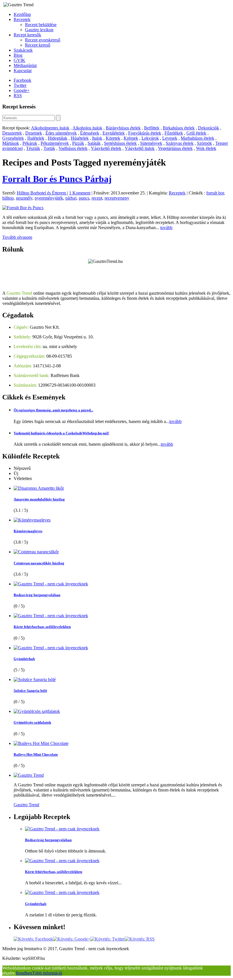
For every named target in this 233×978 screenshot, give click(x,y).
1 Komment (79, 192)
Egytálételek (114, 133)
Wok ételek (206, 148)
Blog (18, 55)
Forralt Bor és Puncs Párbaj (57, 179)
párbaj (70, 198)
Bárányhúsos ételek (123, 127)
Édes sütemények (61, 133)
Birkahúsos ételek (179, 127)
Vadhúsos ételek (73, 148)
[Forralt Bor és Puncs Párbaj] (22, 207)
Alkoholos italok (87, 127)
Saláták (94, 143)
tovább (166, 227)
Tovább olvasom (17, 237)
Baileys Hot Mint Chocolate (36, 754)
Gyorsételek (13, 138)
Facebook (22, 80)
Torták (49, 148)
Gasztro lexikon (39, 29)
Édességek (89, 133)
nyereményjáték (49, 198)
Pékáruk (29, 143)
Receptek (22, 19)
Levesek (169, 138)
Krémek (131, 138)
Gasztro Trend (26, 804)
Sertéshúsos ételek (120, 143)
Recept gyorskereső (42, 39)
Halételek (35, 138)
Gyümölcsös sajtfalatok (32, 722)
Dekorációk (208, 127)
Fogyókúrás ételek (144, 133)
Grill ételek (196, 133)
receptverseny (117, 198)
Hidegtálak (57, 138)
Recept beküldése (41, 24)
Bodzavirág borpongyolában (37, 595)
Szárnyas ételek (180, 143)
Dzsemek (33, 133)
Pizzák (78, 143)
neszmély (24, 198)
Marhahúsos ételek (197, 138)
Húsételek (80, 138)
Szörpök (204, 143)
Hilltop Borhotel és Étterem (42, 192)
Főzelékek (174, 133)
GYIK (19, 60)
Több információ (47, 973)
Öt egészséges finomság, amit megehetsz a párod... (53, 410)
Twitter (20, 85)
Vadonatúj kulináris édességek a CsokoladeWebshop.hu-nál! (61, 433)
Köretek (113, 138)
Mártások (10, 143)
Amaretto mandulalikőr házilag (39, 499)
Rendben (24, 973)
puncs (84, 198)
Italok (97, 138)
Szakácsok (23, 50)
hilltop (8, 198)
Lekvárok (150, 138)
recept (96, 198)
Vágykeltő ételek (106, 148)
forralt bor (215, 192)
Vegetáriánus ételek (175, 148)
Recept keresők (27, 34)
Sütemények (151, 143)
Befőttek (151, 127)
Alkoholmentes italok (50, 127)
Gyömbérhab (24, 659)
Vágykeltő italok (140, 148)
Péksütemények (55, 143)
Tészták (33, 148)
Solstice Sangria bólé (30, 690)
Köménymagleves (28, 531)
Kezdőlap (22, 14)
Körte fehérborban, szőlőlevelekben (42, 627)
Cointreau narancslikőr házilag (39, 563)
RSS (18, 95)
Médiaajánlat (25, 65)
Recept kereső (37, 45)
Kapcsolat (23, 70)
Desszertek (12, 133)
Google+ (22, 90)
